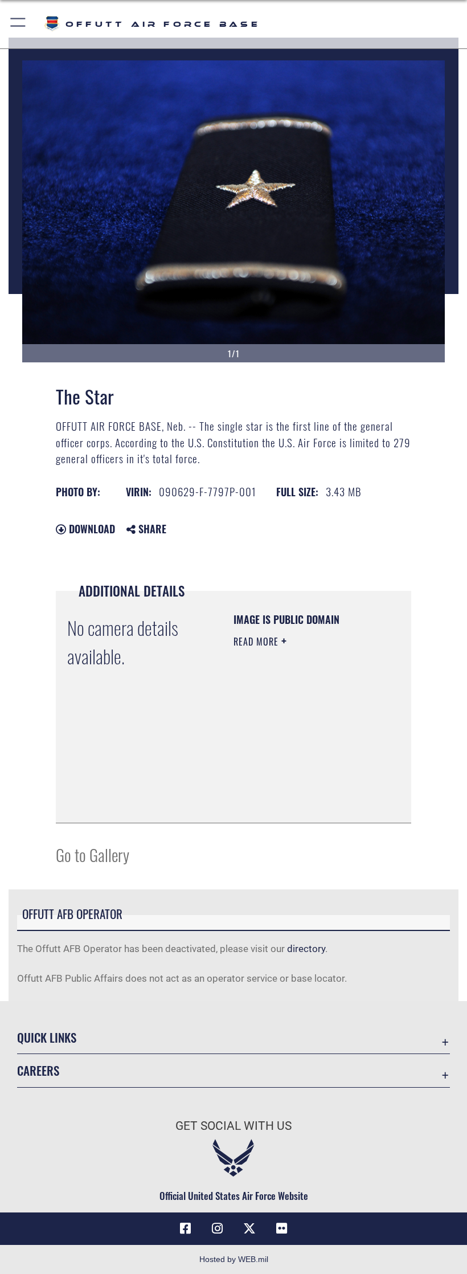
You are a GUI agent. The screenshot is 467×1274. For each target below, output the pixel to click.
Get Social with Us (233, 1126)
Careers (38, 1070)
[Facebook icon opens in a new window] (185, 1228)
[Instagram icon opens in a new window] (217, 1228)
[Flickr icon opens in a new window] (281, 1228)
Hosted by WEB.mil (233, 1259)
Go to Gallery (92, 854)
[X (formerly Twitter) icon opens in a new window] (249, 1228)
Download (90, 528)
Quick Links (46, 1037)
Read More (257, 641)
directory (306, 948)
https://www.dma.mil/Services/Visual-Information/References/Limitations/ (302, 802)
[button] (18, 24)
